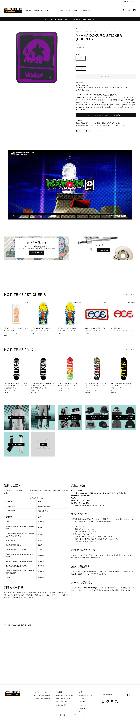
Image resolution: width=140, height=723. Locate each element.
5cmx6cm (81, 68)
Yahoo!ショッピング (85, 695)
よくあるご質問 (61, 705)
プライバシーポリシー (63, 702)
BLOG (75, 10)
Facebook (82, 708)
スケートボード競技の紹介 (42, 698)
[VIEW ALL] (103, 248)
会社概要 (59, 692)
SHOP (47, 10)
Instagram (82, 705)
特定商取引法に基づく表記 (64, 695)
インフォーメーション (41, 692)
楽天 (80, 692)
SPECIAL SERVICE (62, 10)
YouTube (82, 702)
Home (78, 29)
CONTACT (86, 10)
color (79, 54)
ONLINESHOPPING (33, 10)
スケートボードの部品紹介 (42, 695)
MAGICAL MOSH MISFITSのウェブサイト (106, 115)
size (78, 64)
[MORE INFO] (36, 248)
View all (130, 294)
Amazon (81, 698)
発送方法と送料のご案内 (64, 698)
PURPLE (80, 58)
